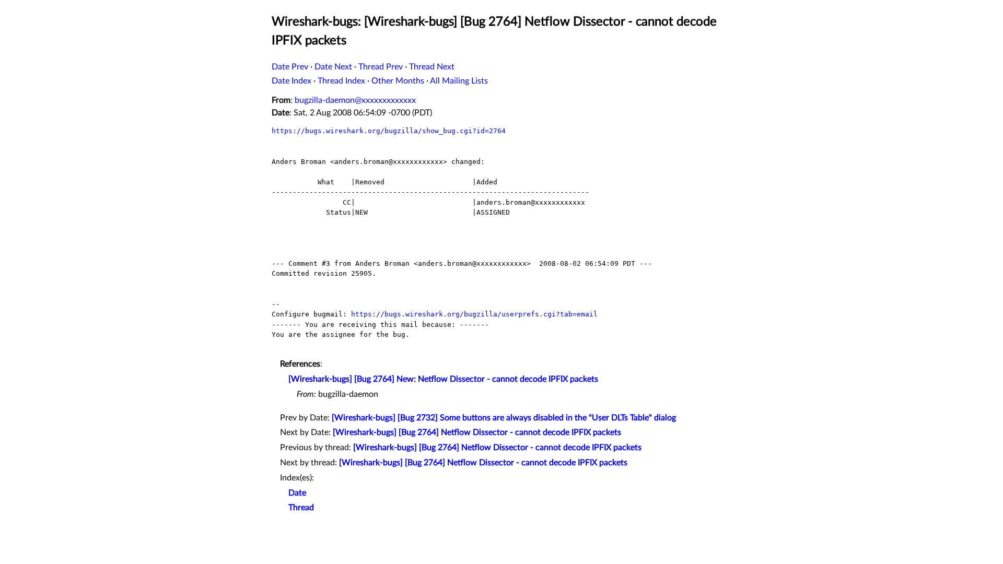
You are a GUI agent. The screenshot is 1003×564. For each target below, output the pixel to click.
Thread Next (431, 67)
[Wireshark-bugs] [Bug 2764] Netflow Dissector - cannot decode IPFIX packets (477, 432)
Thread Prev (380, 67)
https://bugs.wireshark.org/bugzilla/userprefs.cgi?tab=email (474, 314)
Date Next (333, 67)
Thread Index (341, 81)
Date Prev (290, 67)
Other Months (397, 81)
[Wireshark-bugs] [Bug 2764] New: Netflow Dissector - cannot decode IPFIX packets (443, 379)
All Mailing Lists (459, 81)
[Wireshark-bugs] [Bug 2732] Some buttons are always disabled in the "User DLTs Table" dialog (504, 418)
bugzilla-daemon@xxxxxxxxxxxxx (355, 100)
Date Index (291, 81)
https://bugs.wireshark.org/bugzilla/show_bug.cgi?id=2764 (389, 131)
